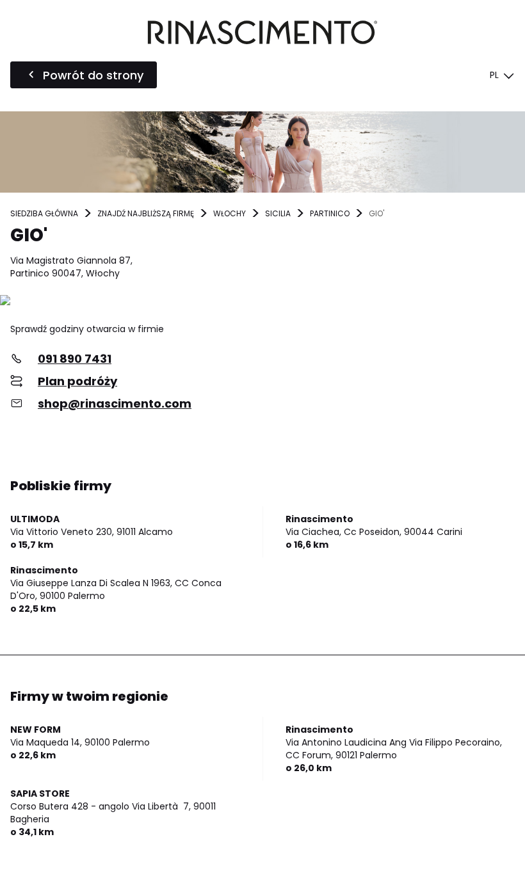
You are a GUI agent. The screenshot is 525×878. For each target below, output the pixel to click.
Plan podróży (77, 381)
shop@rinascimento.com (114, 403)
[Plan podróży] (262, 301)
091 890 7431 (74, 359)
